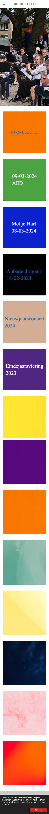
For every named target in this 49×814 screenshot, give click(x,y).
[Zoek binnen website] (4, 4)
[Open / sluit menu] (45, 4)
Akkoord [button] (38, 810)
